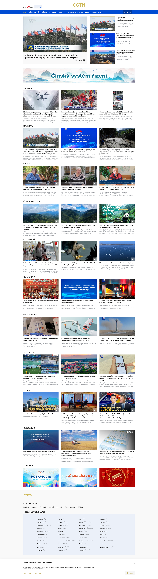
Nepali (83, 531)
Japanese (63, 547)
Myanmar (86, 528)
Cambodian (42, 535)
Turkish (104, 538)
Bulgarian (43, 531)
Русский (59, 507)
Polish (83, 538)
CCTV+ (80, 507)
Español (34, 507)
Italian (62, 544)
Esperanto (43, 547)
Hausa (62, 528)
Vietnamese (107, 547)
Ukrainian (106, 541)
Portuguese (86, 541)
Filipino (42, 550)
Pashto (83, 544)
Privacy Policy (27, 573)
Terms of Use (37, 573)
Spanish (105, 525)
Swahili (105, 528)
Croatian (42, 538)
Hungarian (64, 538)
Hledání (128, 12)
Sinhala (104, 522)
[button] (84, 60)
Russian (84, 550)
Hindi (61, 535)
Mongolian (85, 525)
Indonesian (66, 541)
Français (43, 507)
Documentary (70, 507)
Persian (84, 535)
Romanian (85, 547)
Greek (63, 525)
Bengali (41, 528)
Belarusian (44, 525)
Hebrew (62, 531)
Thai (103, 535)
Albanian (42, 519)
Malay (85, 522)
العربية (51, 507)
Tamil (103, 531)
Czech (41, 541)
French (63, 519)
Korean (62, 550)
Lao (82, 519)
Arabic (41, 522)
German (63, 522)
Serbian (105, 519)
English (26, 507)
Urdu (103, 544)
